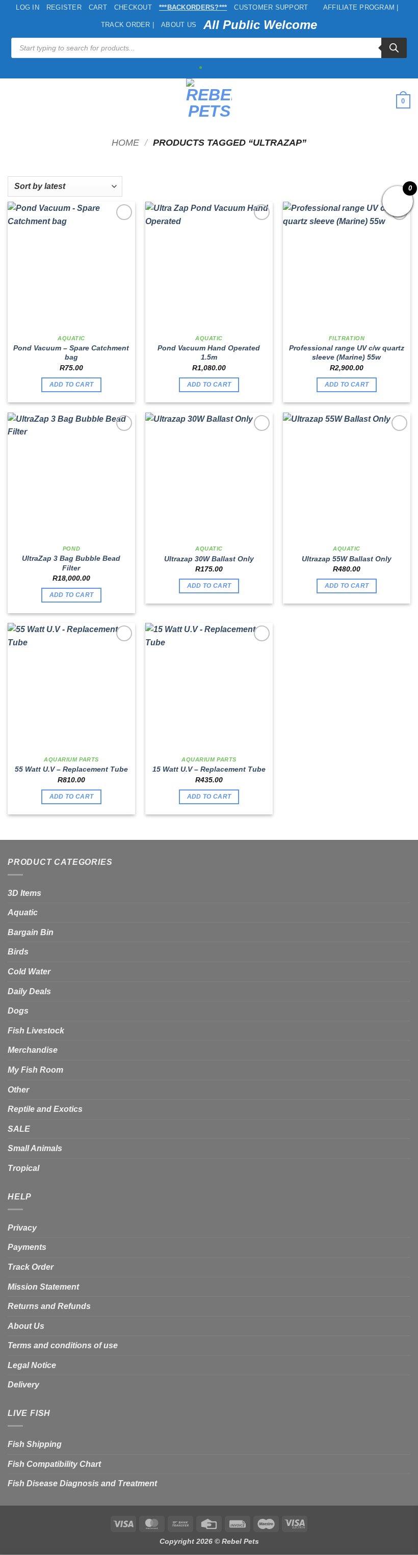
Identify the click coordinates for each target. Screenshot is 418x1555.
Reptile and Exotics (45, 1109)
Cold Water (29, 971)
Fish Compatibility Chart (54, 1464)
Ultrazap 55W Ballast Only (346, 559)
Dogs (18, 1010)
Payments (27, 1247)
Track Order (31, 1267)
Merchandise (33, 1050)
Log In (27, 7)
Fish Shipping (35, 1444)
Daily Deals (29, 991)
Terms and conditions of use (63, 1345)
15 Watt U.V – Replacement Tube (209, 769)
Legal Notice (32, 1365)
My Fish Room (35, 1070)
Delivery (23, 1384)
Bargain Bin (31, 932)
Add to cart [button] (71, 384)
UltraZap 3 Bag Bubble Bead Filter (71, 563)
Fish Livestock (36, 1030)
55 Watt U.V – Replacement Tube (71, 769)
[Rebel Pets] (209, 101)
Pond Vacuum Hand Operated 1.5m (209, 353)
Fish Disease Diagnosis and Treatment (82, 1483)
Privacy (22, 1227)
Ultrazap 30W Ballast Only (209, 559)
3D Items (24, 893)
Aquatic (23, 912)
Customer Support (271, 7)
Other (18, 1089)
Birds (18, 951)
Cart (98, 7)
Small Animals (35, 1148)
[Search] (394, 48)
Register (64, 7)
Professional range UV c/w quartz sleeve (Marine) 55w (346, 353)
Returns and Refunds (49, 1306)
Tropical (23, 1168)
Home (125, 142)
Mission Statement (43, 1287)
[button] (14, 101)
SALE (19, 1129)
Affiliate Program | (361, 7)
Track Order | (127, 25)
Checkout (133, 7)
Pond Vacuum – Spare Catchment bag (71, 353)
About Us (178, 25)
